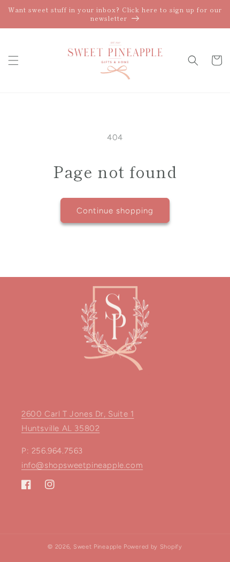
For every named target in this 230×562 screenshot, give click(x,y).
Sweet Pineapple (97, 546)
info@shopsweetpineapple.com (82, 465)
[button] (13, 60)
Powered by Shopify (153, 546)
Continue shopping (115, 210)
